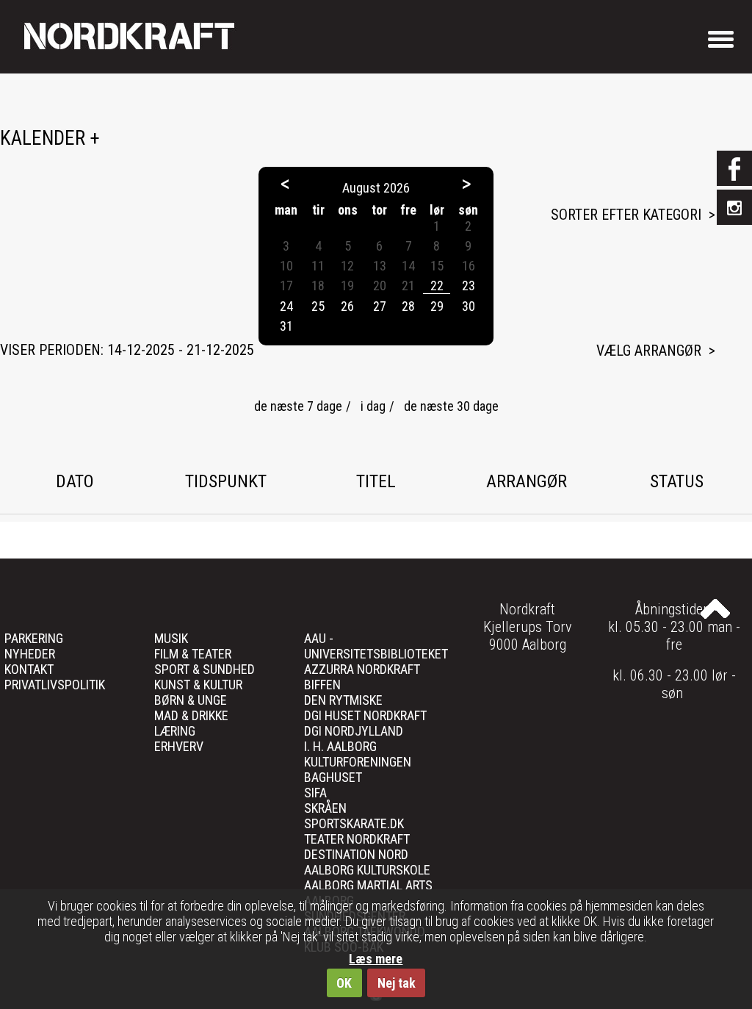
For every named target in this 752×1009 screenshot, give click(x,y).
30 (468, 306)
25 (318, 306)
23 (468, 285)
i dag (373, 406)
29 (437, 306)
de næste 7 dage (298, 406)
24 (286, 306)
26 (347, 306)
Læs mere (375, 958)
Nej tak (396, 983)
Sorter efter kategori (626, 214)
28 (408, 306)
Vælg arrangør (648, 350)
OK (344, 983)
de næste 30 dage (451, 406)
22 (437, 285)
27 (379, 306)
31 (286, 326)
